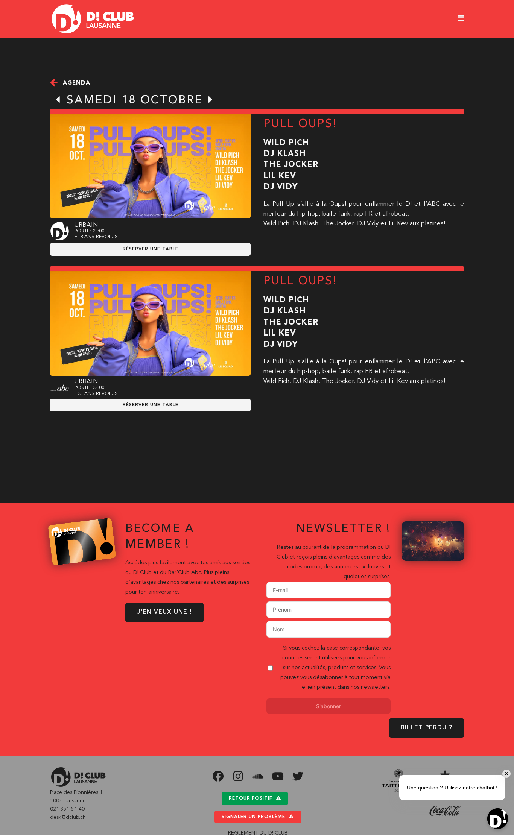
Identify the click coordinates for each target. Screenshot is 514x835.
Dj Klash (284, 154)
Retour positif (250, 798)
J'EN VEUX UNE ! (164, 612)
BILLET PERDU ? (426, 728)
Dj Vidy (280, 187)
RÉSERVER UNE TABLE (150, 249)
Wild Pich (286, 143)
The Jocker (290, 165)
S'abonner (328, 706)
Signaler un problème (253, 817)
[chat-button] (497, 818)
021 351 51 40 (67, 809)
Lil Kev (279, 176)
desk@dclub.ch (68, 817)
